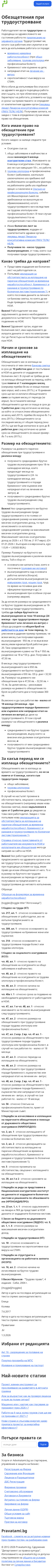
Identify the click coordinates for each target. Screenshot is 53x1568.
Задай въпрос (42, 4)
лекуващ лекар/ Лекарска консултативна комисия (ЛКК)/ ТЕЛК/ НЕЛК (25, 108)
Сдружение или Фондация (19, 1473)
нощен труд (35, 582)
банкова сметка (41, 365)
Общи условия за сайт (17, 1513)
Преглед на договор (16, 1522)
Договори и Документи (17, 1495)
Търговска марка (14, 1517)
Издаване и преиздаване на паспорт (22, 1365)
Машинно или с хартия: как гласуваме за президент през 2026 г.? (24, 1406)
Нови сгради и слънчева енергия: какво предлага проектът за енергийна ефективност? (24, 1424)
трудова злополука (33, 60)
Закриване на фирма (16, 1503)
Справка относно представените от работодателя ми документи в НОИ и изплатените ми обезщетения (22, 844)
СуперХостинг (22, 1564)
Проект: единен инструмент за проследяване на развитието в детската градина (24, 1388)
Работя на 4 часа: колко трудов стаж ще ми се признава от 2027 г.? (26, 1414)
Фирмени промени (15, 1487)
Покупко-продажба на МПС (17, 1360)
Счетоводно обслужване (18, 1491)
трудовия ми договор (33, 568)
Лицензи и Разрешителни (19, 1477)
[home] (17, 3)
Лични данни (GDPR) (16, 1509)
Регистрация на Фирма (17, 1469)
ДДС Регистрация (14, 1481)
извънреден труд (17, 582)
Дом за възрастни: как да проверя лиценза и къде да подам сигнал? (26, 1397)
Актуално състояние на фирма (22, 1499)
